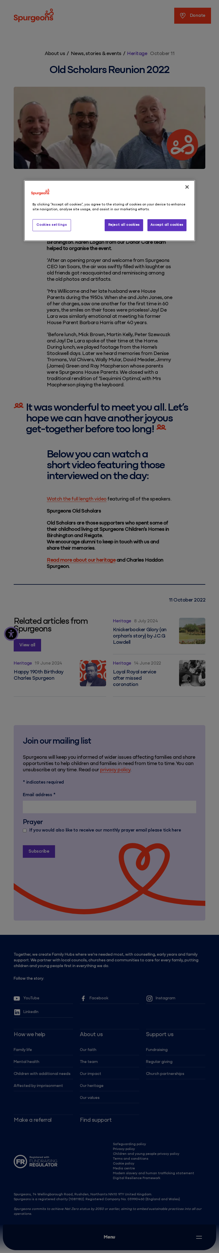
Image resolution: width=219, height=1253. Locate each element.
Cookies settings (51, 225)
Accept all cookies (167, 225)
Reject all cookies (124, 225)
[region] (109, 210)
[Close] (187, 187)
